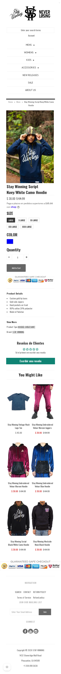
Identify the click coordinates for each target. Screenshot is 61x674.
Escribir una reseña (30, 361)
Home (10, 101)
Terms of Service (24, 597)
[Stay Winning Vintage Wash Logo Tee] (18, 421)
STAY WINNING (18, 332)
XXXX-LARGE (27, 226)
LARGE (10, 220)
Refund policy (38, 597)
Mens (18, 101)
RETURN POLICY (39, 592)
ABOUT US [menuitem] (30, 90)
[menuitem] (30, 45)
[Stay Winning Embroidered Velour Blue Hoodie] (42, 479)
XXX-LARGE (12, 226)
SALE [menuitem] (30, 82)
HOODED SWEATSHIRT (26, 326)
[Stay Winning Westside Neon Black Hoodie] (42, 538)
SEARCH (18, 592)
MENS (29, 44)
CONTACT (27, 592)
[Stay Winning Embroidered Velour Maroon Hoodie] (18, 479)
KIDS (28, 59)
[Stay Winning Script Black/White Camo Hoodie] (18, 538)
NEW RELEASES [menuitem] (31, 75)
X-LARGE (22, 220)
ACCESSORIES (29, 67)
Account (31, 35)
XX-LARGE (34, 220)
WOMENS (29, 52)
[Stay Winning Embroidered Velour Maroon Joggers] (42, 421)
